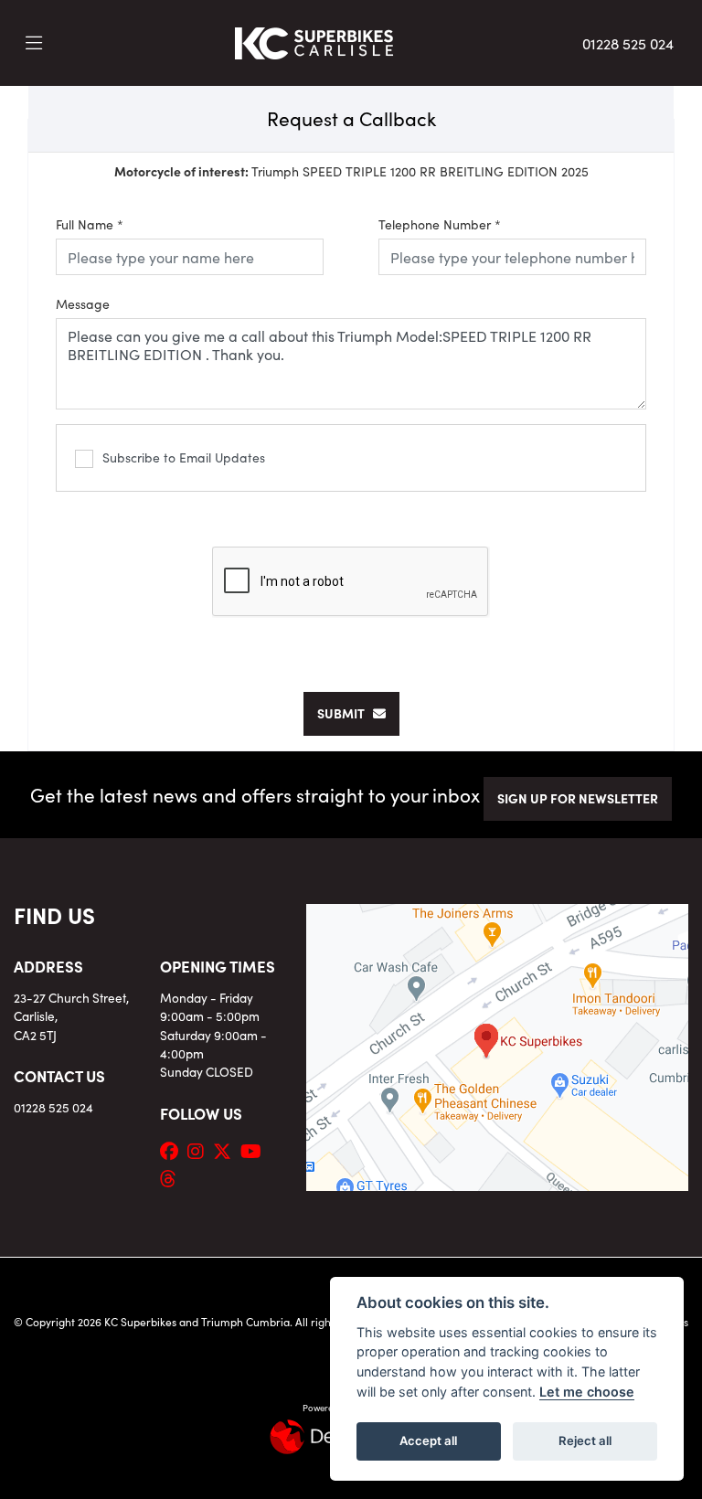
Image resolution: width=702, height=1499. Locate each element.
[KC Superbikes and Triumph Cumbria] (314, 40)
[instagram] (200, 1150)
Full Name (89, 224)
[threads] (173, 1177)
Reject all (585, 1440)
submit (345, 713)
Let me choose (586, 1391)
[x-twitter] (226, 1150)
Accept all (428, 1440)
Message (83, 303)
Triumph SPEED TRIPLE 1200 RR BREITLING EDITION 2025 (351, 171)
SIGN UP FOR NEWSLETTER (577, 798)
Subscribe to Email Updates (183, 457)
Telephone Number (439, 224)
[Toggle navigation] (34, 43)
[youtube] (255, 1150)
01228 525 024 (628, 43)
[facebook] (173, 1150)
